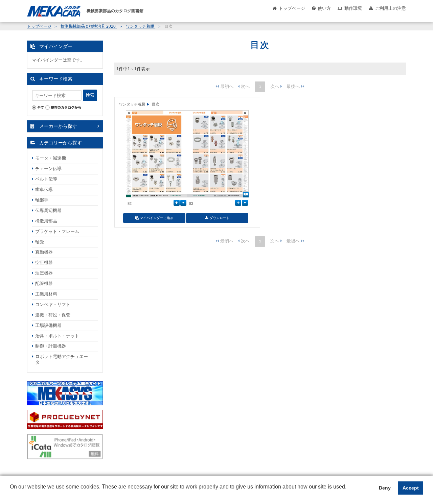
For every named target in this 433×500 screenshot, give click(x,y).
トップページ (292, 8)
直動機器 (44, 252)
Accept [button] (411, 488)
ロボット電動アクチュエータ (61, 359)
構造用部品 (46, 220)
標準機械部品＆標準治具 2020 (89, 26)
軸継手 (41, 200)
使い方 (324, 8)
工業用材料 (46, 293)
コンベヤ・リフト (52, 304)
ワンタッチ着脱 (140, 26)
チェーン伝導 (48, 168)
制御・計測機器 (50, 346)
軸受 (39, 241)
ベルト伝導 (46, 179)
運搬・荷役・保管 (52, 314)
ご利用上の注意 (390, 8)
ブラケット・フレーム (57, 231)
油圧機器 (44, 273)
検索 (90, 95)
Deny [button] (385, 488)
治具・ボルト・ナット (57, 335)
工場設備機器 (48, 325)
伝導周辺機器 (48, 210)
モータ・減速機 (50, 158)
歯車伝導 (44, 189)
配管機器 (44, 283)
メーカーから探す (58, 126)
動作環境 (353, 8)
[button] (11, 492)
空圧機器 (44, 262)
